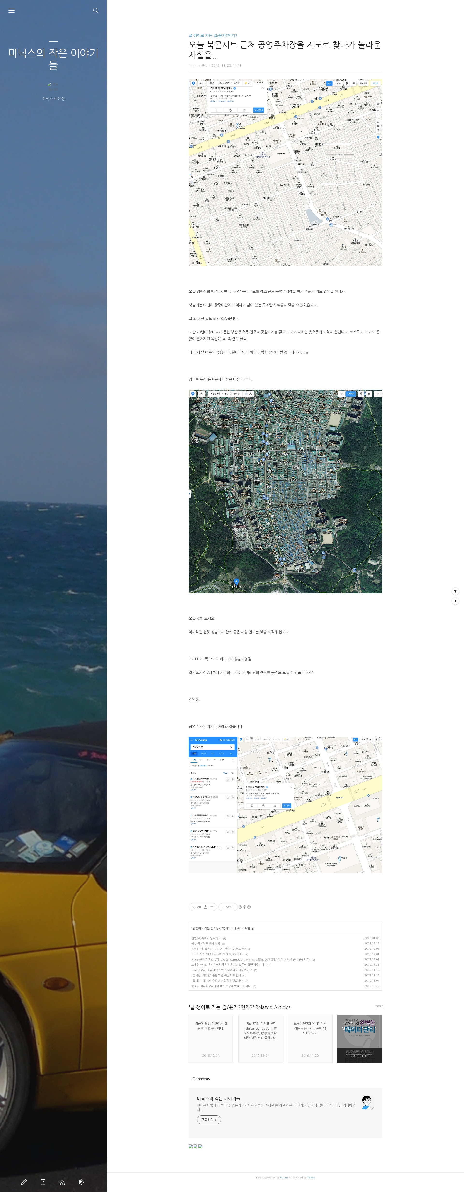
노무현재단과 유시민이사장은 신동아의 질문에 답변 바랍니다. (228, 964)
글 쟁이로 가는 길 (202, 928)
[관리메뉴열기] (455, 591)
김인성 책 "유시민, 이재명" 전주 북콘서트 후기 (219, 949)
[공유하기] (206, 907)
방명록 (44, 1182)
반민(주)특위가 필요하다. (206, 938)
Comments (201, 1078)
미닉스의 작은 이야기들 (53, 59)
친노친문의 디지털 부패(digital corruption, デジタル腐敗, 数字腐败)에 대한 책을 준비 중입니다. (251, 959)
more (379, 1006)
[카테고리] (11, 10)
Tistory (311, 1177)
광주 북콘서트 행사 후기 (205, 943)
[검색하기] (96, 10)
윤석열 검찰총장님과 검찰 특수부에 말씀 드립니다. (221, 986)
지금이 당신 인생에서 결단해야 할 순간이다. (217, 954)
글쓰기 (25, 1182)
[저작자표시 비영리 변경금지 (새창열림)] (244, 907)
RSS (63, 1182)
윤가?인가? (223, 928)
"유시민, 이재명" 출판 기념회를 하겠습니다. (217, 980)
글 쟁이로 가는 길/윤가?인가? (213, 35)
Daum (284, 1177)
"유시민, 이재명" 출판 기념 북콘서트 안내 (216, 975)
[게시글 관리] (212, 907)
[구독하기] (455, 601)
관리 (82, 1182)
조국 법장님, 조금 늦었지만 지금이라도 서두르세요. (222, 970)
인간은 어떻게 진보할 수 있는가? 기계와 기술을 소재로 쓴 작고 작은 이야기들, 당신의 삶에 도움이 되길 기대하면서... (276, 1108)
